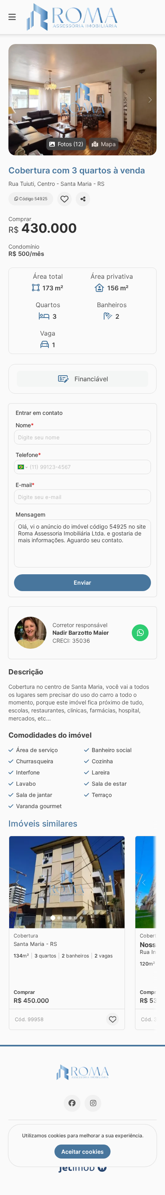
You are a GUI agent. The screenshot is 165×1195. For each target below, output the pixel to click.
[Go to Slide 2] (58, 917)
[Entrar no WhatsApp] (140, 632)
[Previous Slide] (15, 99)
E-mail (25, 484)
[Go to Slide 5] (75, 917)
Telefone (28, 454)
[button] (82, 99)
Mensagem (30, 514)
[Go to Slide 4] (70, 917)
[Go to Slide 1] (52, 917)
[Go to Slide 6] (81, 917)
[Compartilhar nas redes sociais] (83, 199)
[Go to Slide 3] (64, 917)
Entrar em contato (39, 412)
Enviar (82, 582)
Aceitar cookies (82, 1151)
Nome (25, 425)
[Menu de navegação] (12, 17)
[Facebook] (72, 1103)
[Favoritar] (64, 199)
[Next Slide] (150, 99)
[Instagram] (93, 1103)
